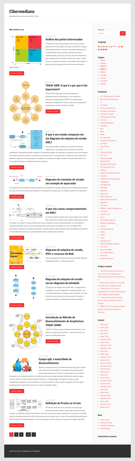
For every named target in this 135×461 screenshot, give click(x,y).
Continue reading (16, 73)
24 (28, 434)
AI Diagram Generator (108, 111)
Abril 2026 (104, 333)
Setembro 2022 (105, 398)
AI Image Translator (107, 114)
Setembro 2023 (105, 386)
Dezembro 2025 (105, 345)
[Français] (109, 46)
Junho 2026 (104, 328)
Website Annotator (106, 258)
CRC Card (103, 155)
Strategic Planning (106, 229)
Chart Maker (104, 146)
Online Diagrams (106, 196)
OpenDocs (103, 202)
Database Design (106, 158)
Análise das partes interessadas (64, 39)
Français (103, 78)
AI (101, 102)
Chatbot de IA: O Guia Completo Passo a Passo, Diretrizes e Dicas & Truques (110, 300)
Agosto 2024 (104, 372)
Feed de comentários (107, 425)
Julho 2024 (104, 375)
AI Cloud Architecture (107, 108)
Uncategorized (105, 241)
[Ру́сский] (98, 49)
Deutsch (103, 84)
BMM (102, 132)
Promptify (103, 211)
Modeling (103, 191)
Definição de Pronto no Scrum (63, 403)
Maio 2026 (104, 330)
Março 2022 (104, 401)
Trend (102, 238)
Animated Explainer (107, 123)
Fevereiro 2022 (105, 404)
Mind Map (103, 188)
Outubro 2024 (105, 369)
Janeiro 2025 (104, 360)
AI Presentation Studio (108, 117)
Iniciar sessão (105, 420)
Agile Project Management (109, 99)
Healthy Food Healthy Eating (110, 179)
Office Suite (104, 194)
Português (103, 81)
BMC (101, 129)
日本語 (102, 72)
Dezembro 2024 (105, 363)
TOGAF (102, 235)
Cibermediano (21, 11)
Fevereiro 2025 (105, 357)
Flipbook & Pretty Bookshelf (110, 173)
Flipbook (103, 170)
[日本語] (116, 46)
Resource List (104, 214)
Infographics (104, 182)
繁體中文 (103, 69)
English (102, 60)
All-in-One (103, 120)
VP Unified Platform (107, 253)
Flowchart (103, 176)
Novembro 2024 (106, 366)
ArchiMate (103, 126)
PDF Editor (104, 205)
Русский (103, 75)
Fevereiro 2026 (105, 339)
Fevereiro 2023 (105, 395)
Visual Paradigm (106, 250)
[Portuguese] (122, 46)
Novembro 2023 (106, 381)
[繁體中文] (106, 49)
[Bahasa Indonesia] (114, 46)
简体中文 (103, 66)
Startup (103, 226)
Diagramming (105, 161)
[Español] (104, 46)
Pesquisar (101, 30)
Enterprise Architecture (108, 164)
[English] (101, 46)
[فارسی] (106, 46)
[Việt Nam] (101, 49)
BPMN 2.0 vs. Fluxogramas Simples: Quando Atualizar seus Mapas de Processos (111, 309)
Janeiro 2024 (104, 378)
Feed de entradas (106, 423)
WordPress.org (105, 428)
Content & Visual (106, 152)
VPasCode (103, 255)
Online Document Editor (108, 199)
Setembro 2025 (105, 348)
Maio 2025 (104, 351)
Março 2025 (104, 354)
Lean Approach (105, 185)
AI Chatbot (104, 105)
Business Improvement (108, 140)
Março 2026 (104, 336)
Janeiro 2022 (104, 407)
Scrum (102, 217)
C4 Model (103, 143)
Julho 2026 (104, 325)
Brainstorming (105, 137)
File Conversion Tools (107, 167)
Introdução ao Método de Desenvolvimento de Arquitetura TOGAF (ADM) (65, 321)
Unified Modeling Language (109, 244)
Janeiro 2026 (104, 342)
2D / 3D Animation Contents (110, 96)
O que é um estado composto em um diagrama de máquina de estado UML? (66, 138)
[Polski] (119, 46)
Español (103, 63)
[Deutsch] (98, 46)
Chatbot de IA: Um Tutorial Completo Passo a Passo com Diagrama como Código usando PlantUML (112, 291)
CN (101, 149)
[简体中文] (104, 49)
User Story (104, 247)
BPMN (102, 135)
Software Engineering (107, 223)
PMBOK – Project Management (111, 208)
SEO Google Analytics (107, 220)
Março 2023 (104, 392)
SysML (102, 232)
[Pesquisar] (123, 33)
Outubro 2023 (105, 384)
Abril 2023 (104, 389)
